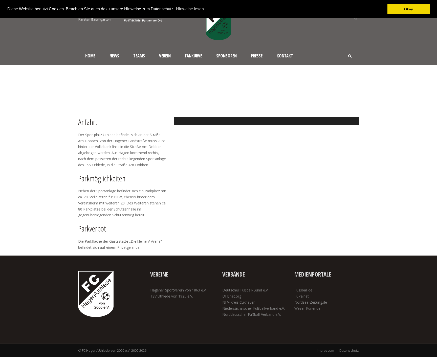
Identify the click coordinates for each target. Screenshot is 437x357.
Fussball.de (303, 290)
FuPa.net (301, 296)
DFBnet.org (231, 296)
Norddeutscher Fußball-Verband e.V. (251, 314)
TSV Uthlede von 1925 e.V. (171, 296)
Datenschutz (349, 350)
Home (90, 56)
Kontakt (285, 56)
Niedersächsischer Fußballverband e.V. (253, 308)
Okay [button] (408, 9)
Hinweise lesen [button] (190, 9)
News (114, 56)
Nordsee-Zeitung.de (310, 302)
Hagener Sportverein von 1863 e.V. (178, 290)
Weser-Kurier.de (307, 308)
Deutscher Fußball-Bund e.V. (245, 290)
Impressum (325, 350)
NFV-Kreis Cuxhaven (238, 302)
